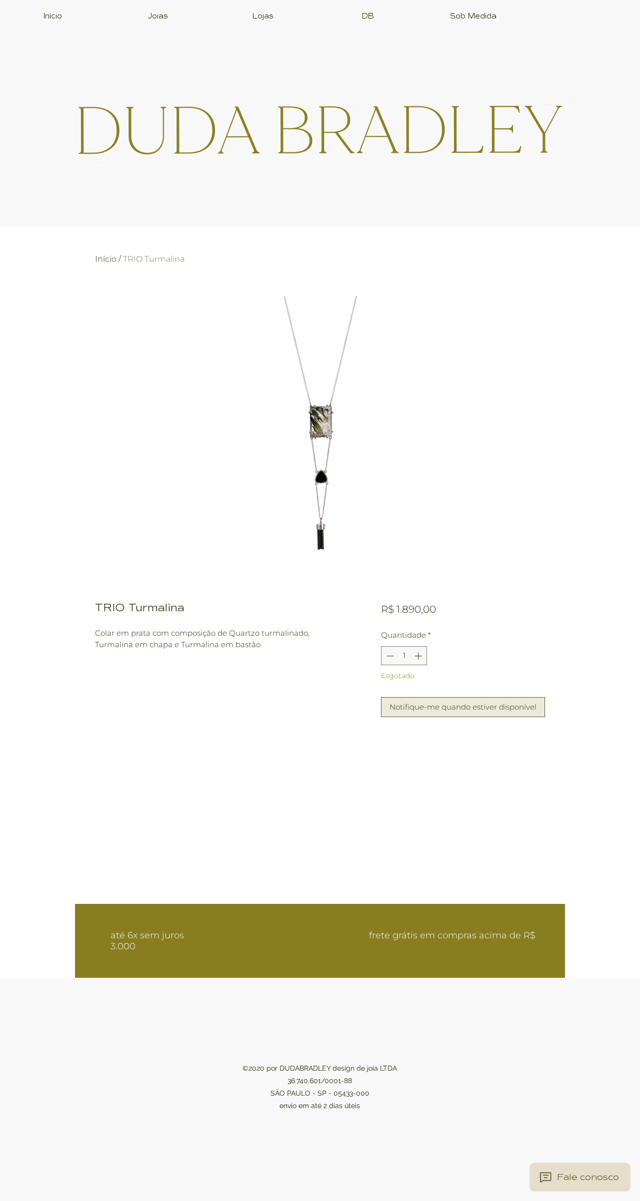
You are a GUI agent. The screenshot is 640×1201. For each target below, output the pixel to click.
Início (105, 259)
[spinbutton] (404, 656)
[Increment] (419, 656)
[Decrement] (389, 656)
